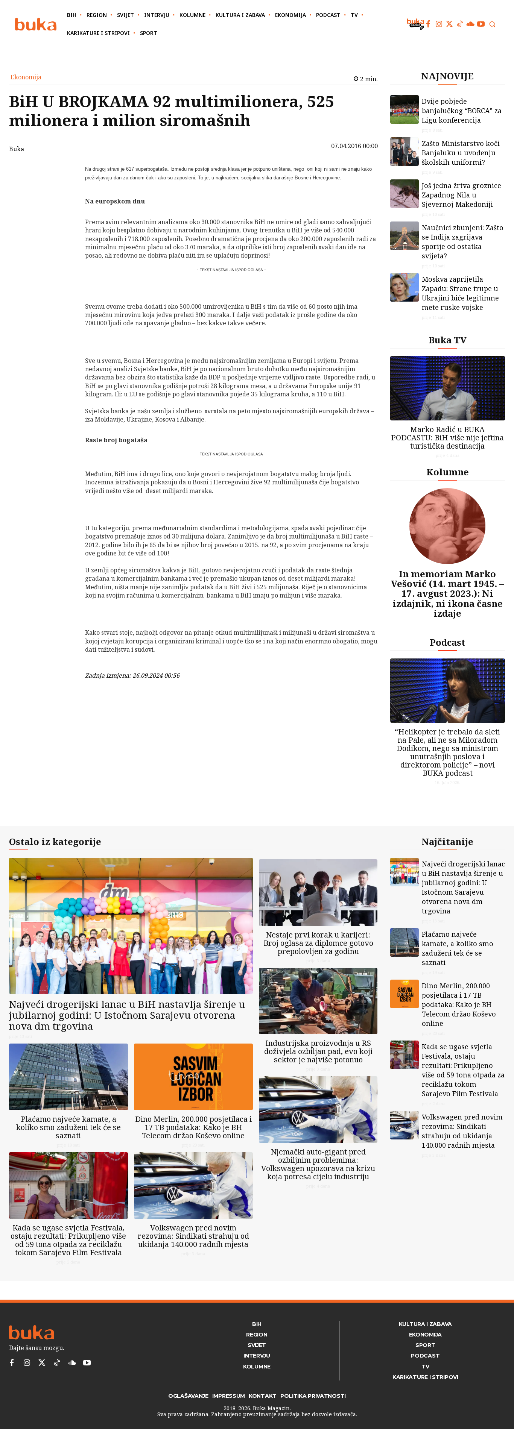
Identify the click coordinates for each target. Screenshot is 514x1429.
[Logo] (35, 24)
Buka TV (448, 340)
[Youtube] (481, 24)
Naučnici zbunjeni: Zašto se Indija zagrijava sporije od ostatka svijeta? (462, 241)
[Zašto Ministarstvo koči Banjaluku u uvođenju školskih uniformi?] (404, 151)
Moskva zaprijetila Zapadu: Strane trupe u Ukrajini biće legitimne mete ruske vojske (460, 293)
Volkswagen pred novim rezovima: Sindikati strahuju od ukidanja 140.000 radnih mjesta (193, 1236)
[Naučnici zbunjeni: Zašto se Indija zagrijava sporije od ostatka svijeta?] (404, 235)
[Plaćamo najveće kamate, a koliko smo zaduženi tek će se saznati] (68, 1077)
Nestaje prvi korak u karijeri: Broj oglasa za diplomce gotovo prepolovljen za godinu (318, 943)
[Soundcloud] (470, 24)
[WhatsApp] (65, 224)
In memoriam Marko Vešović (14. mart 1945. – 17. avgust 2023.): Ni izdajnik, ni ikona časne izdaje (447, 593)
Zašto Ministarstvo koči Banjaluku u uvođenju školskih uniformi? (461, 153)
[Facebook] (428, 24)
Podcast (447, 642)
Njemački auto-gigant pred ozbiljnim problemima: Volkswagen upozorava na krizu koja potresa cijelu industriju (318, 1164)
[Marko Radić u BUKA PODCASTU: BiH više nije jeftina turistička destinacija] (447, 388)
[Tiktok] (460, 24)
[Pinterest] (65, 207)
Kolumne (447, 472)
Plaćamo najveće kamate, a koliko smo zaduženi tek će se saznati (68, 1127)
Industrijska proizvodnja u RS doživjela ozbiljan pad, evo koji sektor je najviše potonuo (318, 1051)
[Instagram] (439, 24)
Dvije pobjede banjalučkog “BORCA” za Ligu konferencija (462, 110)
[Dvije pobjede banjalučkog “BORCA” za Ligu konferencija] (404, 109)
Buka (16, 149)
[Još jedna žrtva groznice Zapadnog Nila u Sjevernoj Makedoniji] (404, 193)
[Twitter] (449, 24)
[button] (492, 24)
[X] (65, 189)
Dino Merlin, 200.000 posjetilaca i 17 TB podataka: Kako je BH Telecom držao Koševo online (193, 1127)
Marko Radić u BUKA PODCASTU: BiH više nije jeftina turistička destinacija (447, 437)
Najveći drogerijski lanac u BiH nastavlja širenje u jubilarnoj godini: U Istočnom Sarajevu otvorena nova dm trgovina (127, 1014)
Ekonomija (26, 77)
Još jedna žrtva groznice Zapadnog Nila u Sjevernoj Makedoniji (461, 195)
